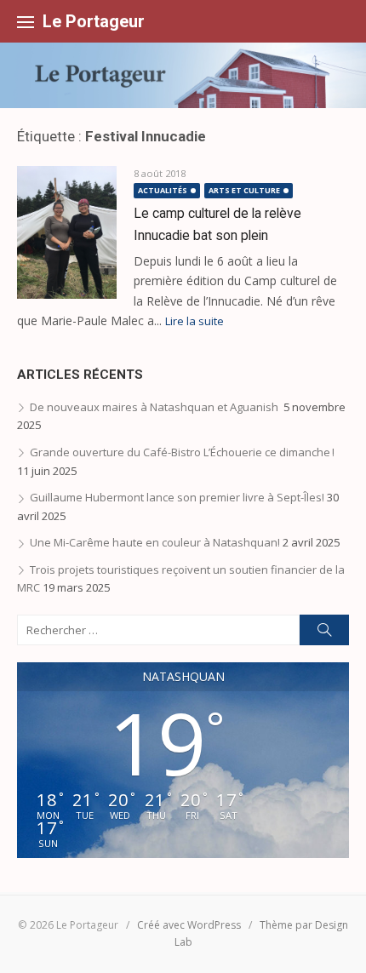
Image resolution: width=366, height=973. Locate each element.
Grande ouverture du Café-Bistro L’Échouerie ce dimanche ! (188, 452)
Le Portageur (94, 21)
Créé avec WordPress (189, 925)
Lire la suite (194, 321)
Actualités (162, 190)
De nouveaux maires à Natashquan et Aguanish (155, 407)
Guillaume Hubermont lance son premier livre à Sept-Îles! (177, 497)
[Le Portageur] (183, 75)
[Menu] (26, 21)
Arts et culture (244, 190)
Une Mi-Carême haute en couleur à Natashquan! (155, 542)
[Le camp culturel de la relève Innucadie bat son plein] (67, 232)
